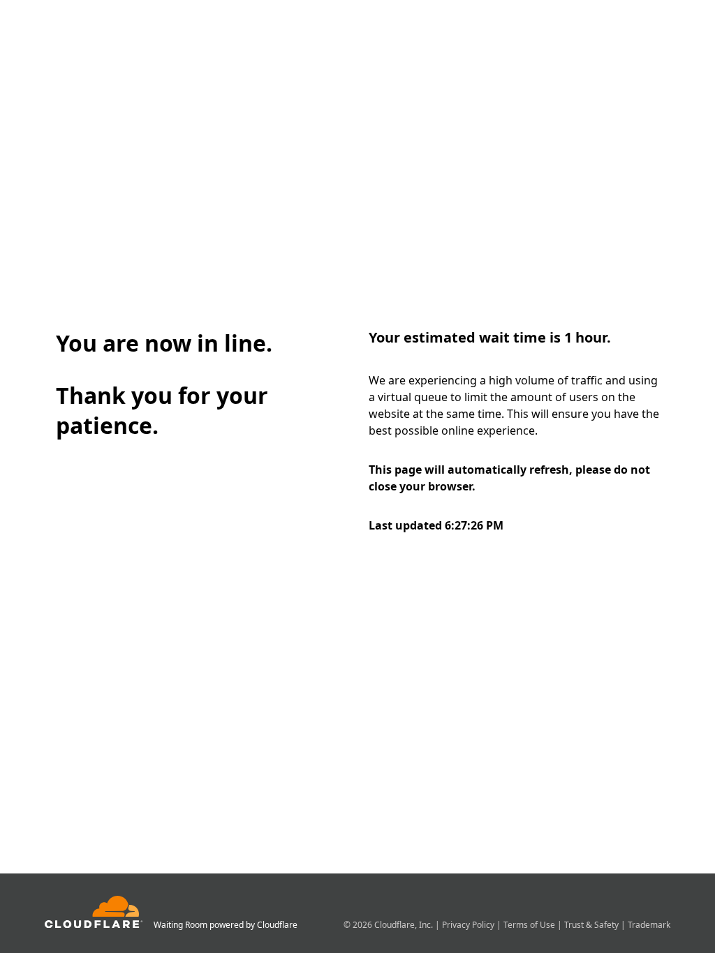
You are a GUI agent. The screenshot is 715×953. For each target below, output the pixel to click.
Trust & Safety (592, 925)
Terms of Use (530, 925)
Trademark (649, 925)
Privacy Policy (469, 925)
